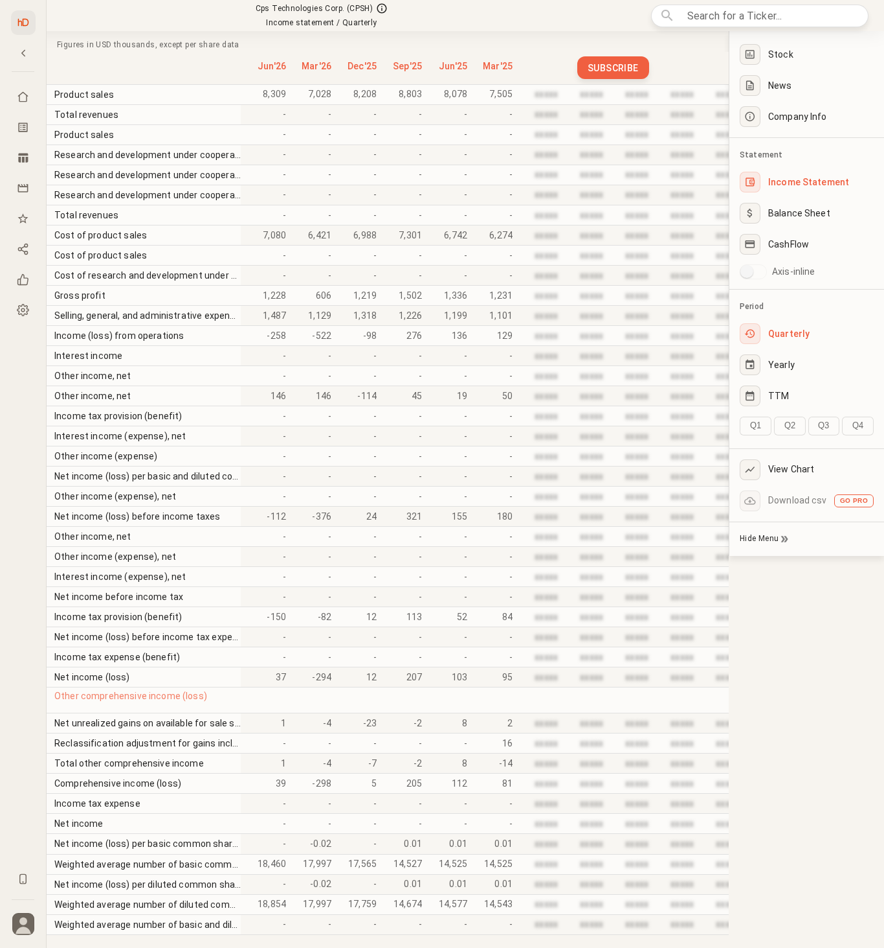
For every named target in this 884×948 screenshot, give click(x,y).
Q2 (789, 425)
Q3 (823, 425)
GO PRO (854, 500)
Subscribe (613, 68)
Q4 (857, 425)
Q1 (755, 425)
